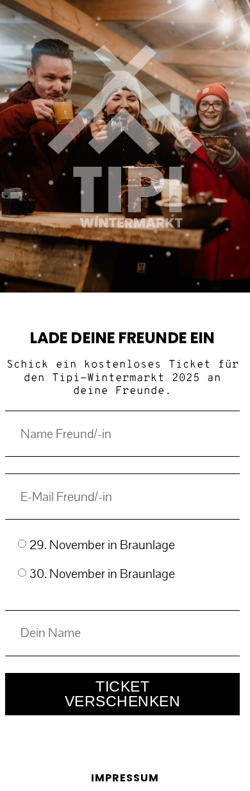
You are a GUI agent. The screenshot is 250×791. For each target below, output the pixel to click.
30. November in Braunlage (102, 574)
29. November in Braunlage (102, 545)
